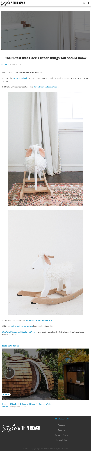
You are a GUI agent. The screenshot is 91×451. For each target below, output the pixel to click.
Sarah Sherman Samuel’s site (46, 87)
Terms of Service (61, 435)
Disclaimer (62, 430)
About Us (61, 425)
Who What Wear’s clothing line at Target (19, 332)
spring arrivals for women (22, 326)
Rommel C (6, 407)
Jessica (4, 65)
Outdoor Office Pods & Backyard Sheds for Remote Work (26, 404)
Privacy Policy (61, 440)
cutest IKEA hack (20, 78)
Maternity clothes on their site (39, 320)
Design (6, 395)
